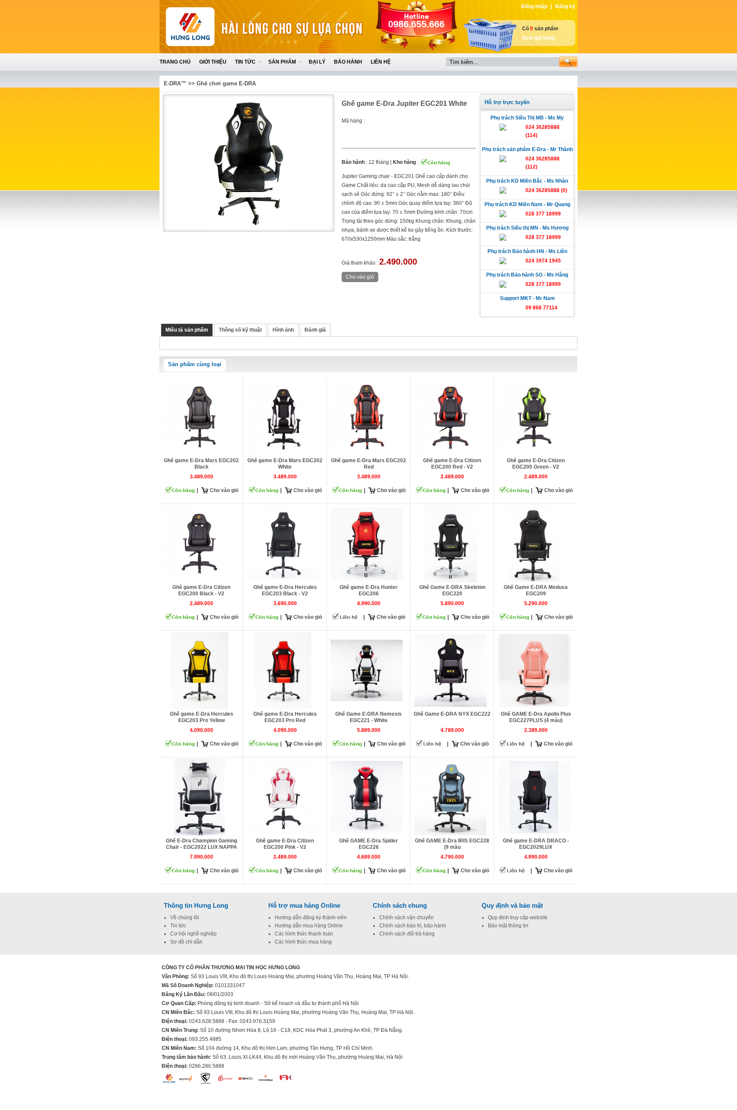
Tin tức (245, 62)
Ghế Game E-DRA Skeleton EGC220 (452, 590)
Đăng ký (565, 6)
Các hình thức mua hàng (303, 942)
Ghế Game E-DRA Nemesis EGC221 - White (368, 717)
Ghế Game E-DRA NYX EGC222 (452, 714)
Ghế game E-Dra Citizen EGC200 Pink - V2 (285, 844)
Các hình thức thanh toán (304, 934)
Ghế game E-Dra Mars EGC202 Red (368, 463)
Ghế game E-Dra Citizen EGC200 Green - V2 (536, 463)
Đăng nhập (534, 6)
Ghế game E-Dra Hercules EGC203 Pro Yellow (201, 717)
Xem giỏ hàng (538, 38)
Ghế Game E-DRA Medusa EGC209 (536, 590)
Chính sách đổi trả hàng (407, 934)
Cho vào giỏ (224, 490)
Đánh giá (315, 330)
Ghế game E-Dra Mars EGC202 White (284, 463)
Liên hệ (381, 62)
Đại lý (317, 62)
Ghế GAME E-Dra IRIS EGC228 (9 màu (452, 844)
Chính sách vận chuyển (406, 918)
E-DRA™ (175, 83)
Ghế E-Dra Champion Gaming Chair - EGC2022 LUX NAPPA (201, 844)
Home (222, 26)
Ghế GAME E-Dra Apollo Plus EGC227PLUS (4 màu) (536, 717)
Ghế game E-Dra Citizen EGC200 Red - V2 (452, 463)
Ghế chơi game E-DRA (226, 83)
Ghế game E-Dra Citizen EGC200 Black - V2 (201, 590)
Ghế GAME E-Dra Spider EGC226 (368, 844)
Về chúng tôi (184, 918)
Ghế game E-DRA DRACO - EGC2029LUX (536, 844)
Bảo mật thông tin (508, 926)
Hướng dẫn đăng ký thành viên (311, 918)
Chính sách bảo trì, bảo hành (412, 926)
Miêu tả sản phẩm (186, 330)
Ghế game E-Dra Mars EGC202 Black (201, 463)
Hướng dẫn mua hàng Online (309, 926)
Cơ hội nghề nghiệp (193, 934)
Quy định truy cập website (518, 918)
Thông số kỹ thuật (240, 330)
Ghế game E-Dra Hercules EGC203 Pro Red (285, 717)
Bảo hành (348, 62)
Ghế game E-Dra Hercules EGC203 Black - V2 (285, 590)
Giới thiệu (212, 62)
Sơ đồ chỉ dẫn (186, 942)
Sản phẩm (282, 62)
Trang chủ (175, 62)
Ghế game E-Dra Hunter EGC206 (368, 590)
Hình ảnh (283, 330)
